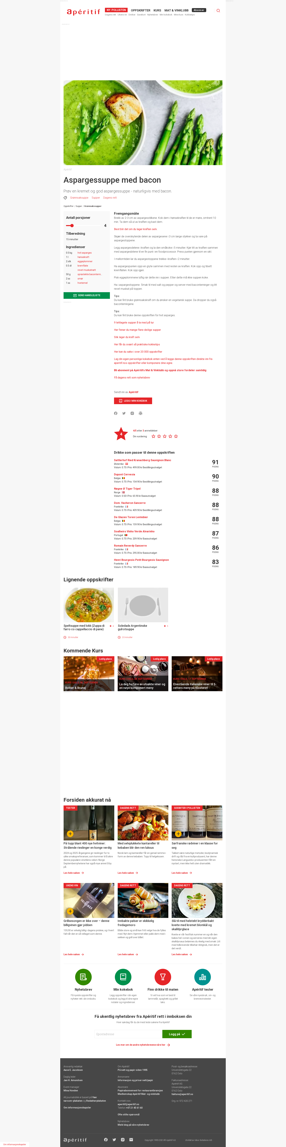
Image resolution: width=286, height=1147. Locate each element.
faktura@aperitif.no (182, 1094)
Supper (96, 197)
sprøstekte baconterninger (91, 274)
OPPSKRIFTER (140, 10)
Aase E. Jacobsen (73, 1070)
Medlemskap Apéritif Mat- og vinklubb (139, 1094)
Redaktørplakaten (96, 1100)
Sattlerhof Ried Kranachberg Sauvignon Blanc (142, 460)
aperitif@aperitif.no (128, 1104)
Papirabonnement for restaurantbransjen (140, 1090)
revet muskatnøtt (87, 270)
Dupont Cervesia (124, 474)
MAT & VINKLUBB (177, 10)
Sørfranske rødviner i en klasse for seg (195, 845)
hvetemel (83, 283)
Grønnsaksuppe (79, 197)
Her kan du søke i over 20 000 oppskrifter (138, 351)
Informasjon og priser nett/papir (135, 1080)
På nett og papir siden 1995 (132, 1070)
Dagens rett (110, 14)
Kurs (157, 10)
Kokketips (190, 14)
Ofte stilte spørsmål (129, 1114)
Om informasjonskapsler (77, 1107)
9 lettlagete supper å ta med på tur (134, 322)
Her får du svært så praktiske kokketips (137, 344)
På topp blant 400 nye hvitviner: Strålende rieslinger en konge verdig (88, 845)
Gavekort (141, 14)
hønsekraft (83, 257)
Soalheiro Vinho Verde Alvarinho (134, 531)
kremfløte (83, 265)
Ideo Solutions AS (203, 1140)
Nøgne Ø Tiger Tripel (127, 488)
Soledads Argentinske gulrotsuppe (132, 627)
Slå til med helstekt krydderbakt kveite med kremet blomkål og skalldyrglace (193, 925)
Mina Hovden (71, 1090)
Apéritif (133, 392)
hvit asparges (85, 252)
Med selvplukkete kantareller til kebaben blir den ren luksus (138, 845)
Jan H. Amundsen (73, 1080)
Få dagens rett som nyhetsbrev (132, 377)
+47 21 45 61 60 (134, 1107)
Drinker (132, 14)
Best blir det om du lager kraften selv (135, 229)
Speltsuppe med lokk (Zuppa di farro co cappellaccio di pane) (84, 627)
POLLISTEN (118, 10)
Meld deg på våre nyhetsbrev (133, 1124)
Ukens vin (122, 14)
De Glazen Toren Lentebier (131, 517)
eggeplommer (85, 261)
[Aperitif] (83, 12)
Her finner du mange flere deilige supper (137, 329)
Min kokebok (166, 14)
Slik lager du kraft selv (127, 337)
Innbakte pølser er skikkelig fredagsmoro (136, 923)
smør (80, 278)
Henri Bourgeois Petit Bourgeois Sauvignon (141, 559)
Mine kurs (178, 14)
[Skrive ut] (140, 413)
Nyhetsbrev (152, 14)
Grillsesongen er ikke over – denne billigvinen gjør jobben (86, 923)
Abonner (199, 10)
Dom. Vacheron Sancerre (130, 503)
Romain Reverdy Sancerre (130, 545)
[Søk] (218, 10)
